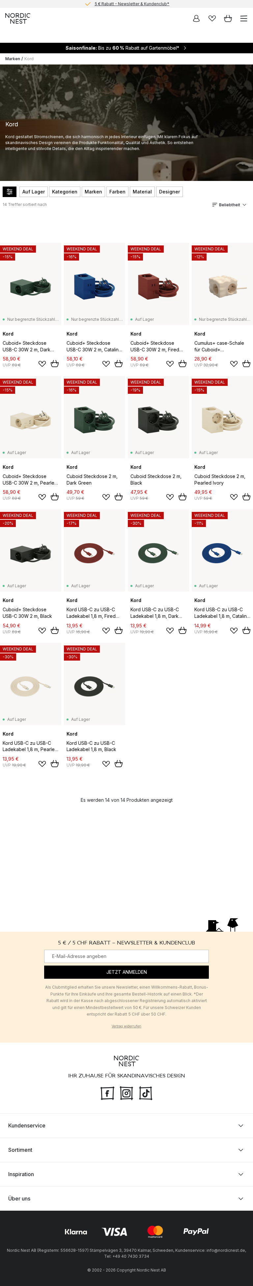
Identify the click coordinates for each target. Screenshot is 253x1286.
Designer (169, 191)
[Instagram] (126, 1092)
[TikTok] (145, 1092)
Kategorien (64, 191)
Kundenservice (26, 1125)
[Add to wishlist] (42, 364)
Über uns (19, 1198)
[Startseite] (17, 18)
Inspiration (21, 1174)
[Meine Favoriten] (212, 18)
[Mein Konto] (196, 18)
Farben (117, 191)
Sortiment (20, 1149)
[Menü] (244, 18)
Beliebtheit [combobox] (229, 204)
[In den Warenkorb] (55, 363)
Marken (12, 58)
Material (142, 191)
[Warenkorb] (228, 18)
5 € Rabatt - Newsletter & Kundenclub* (132, 3)
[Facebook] (107, 1092)
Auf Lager (33, 191)
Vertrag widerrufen (126, 1026)
